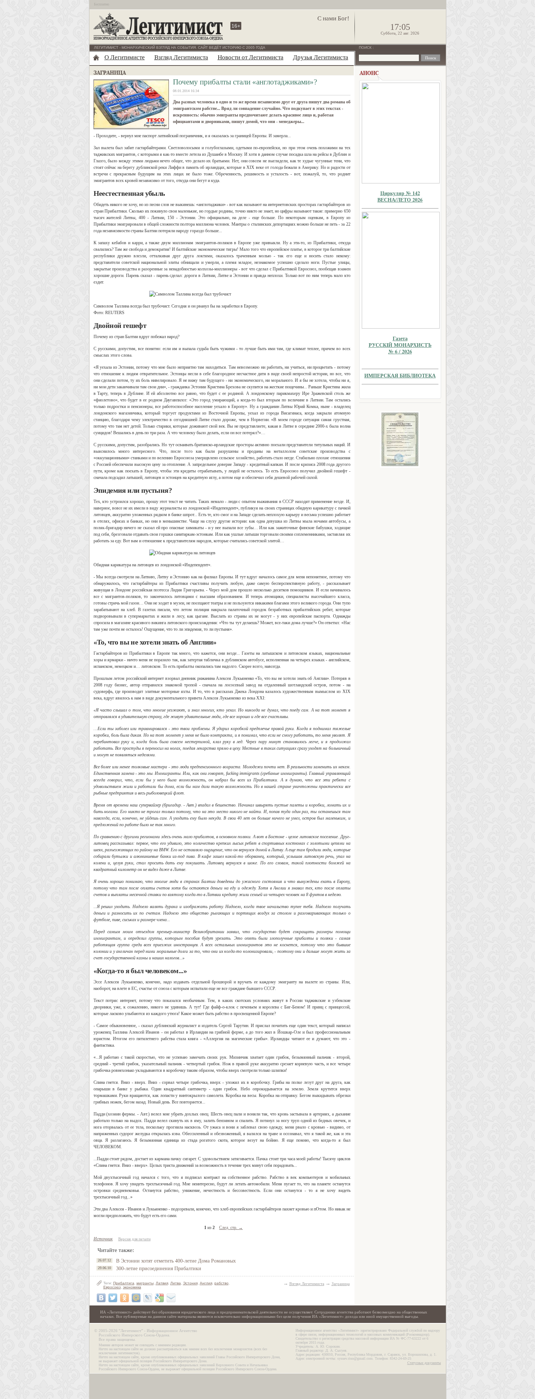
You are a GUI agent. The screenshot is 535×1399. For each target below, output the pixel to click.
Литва (175, 1283)
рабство (221, 1283)
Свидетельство (400, 439)
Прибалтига (123, 1283)
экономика (132, 1287)
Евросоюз (112, 1287)
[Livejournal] (147, 1297)
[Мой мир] (136, 1297)
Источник (103, 1238)
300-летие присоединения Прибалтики (158, 1268)
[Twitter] (112, 1297)
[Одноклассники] (124, 1297)
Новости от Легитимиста (251, 57)
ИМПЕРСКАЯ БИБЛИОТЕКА (400, 375)
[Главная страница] (96, 57)
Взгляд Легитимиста (181, 57)
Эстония (190, 1283)
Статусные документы (424, 1363)
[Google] (159, 1297)
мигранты (145, 1283)
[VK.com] (101, 1297)
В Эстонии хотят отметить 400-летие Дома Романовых (176, 1261)
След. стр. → (231, 1227)
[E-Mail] (171, 1297)
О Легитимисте (124, 57)
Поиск (366, 47)
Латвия (162, 1283)
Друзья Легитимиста (320, 57)
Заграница (341, 1283)
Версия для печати (134, 1239)
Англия (206, 1283)
